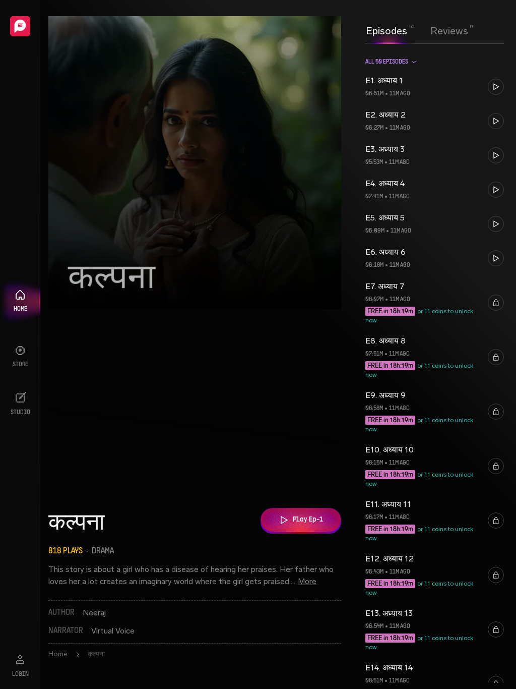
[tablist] (417, 30)
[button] (434, 87)
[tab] (386, 29)
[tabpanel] (434, 366)
